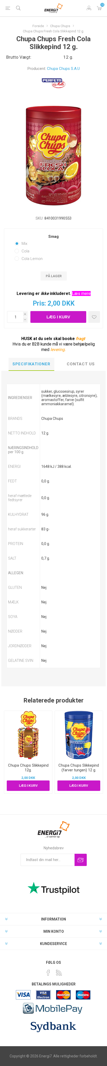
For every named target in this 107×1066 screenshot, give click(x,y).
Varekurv (99, 8)
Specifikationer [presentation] (31, 364)
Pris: (39, 303)
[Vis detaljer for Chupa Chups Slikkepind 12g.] (28, 735)
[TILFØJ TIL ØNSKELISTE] (94, 317)
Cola (25, 251)
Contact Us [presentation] (81, 364)
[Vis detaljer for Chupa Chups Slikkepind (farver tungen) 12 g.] (79, 735)
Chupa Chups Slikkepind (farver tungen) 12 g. (78, 767)
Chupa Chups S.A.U (63, 68)
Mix (24, 243)
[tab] (31, 364)
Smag (53, 236)
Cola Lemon (32, 258)
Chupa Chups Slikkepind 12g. (28, 767)
